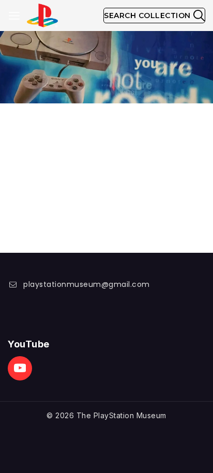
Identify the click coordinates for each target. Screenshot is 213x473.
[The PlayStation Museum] (42, 16)
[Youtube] (20, 368)
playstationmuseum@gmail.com (86, 284)
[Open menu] (14, 15)
